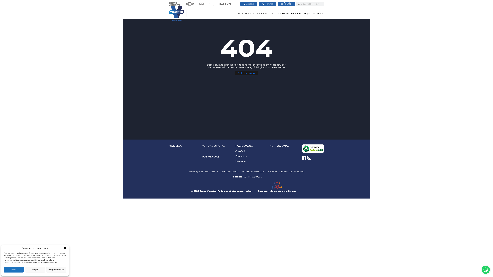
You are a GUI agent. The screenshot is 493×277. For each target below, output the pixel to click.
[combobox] (312, 4)
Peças (307, 13)
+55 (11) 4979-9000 (252, 176)
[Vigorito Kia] (225, 4)
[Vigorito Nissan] (211, 4)
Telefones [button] (269, 4)
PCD (273, 13)
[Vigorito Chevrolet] (190, 4)
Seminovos (262, 13)
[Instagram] (309, 157)
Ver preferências (56, 269)
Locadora (240, 161)
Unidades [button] (250, 4)
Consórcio (283, 13)
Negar (35, 269)
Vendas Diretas (244, 13)
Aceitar (13, 269)
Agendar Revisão (288, 4)
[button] (65, 248)
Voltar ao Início (246, 73)
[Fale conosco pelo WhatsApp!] (486, 270)
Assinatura (318, 13)
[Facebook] (304, 157)
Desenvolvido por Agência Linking (277, 190)
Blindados (296, 13)
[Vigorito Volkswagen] (201, 4)
